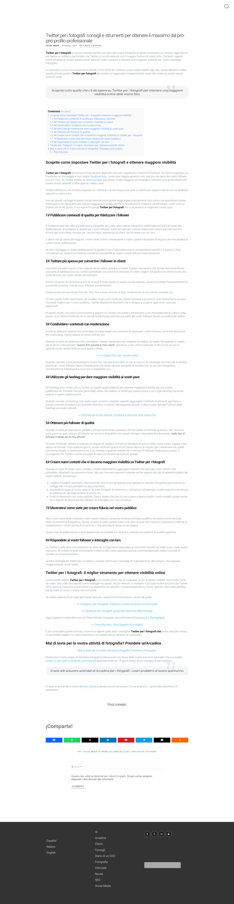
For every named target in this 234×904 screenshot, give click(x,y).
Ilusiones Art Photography (150, 617)
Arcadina (100, 838)
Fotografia (101, 862)
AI (96, 831)
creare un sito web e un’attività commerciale (71, 660)
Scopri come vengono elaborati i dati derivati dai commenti (111, 778)
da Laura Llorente (90, 45)
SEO (97, 880)
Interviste (100, 868)
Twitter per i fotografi (144, 752)
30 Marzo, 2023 (69, 46)
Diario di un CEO (105, 856)
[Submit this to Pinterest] (126, 740)
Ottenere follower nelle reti (114, 752)
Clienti (99, 844)
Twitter (69, 179)
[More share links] (180, 740)
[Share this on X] (90, 740)
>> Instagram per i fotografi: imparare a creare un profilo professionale (117, 604)
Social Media (52, 46)
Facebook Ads (98, 176)
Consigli (100, 850)
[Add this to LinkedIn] (108, 740)
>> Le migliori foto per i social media (117, 355)
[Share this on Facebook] (54, 740)
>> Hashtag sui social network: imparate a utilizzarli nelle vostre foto (117, 415)
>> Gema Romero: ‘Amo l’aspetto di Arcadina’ (117, 624)
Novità (99, 874)
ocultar (65, 111)
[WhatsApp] (72, 740)
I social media (89, 752)
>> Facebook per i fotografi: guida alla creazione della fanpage (117, 610)
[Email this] (162, 740)
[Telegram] (144, 740)
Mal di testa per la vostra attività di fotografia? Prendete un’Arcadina (117, 650)
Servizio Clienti (87, 686)
